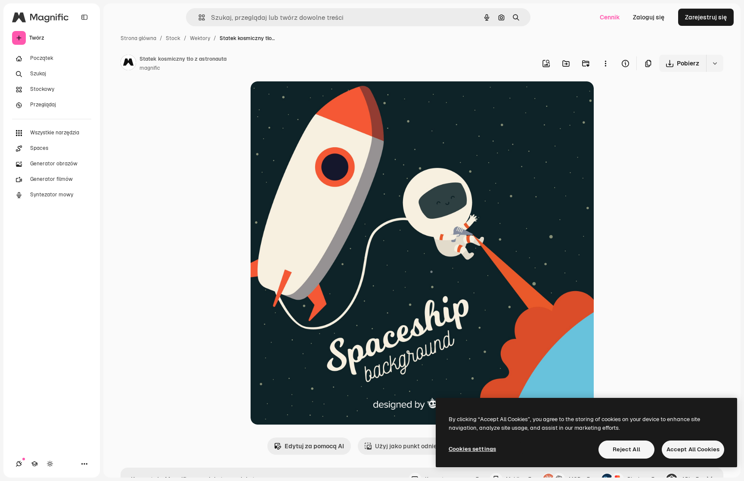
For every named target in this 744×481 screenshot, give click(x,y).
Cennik (610, 17)
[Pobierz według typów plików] (714, 63)
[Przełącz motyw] (50, 464)
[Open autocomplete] (198, 17)
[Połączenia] (19, 464)
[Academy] (34, 464)
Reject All (626, 449)
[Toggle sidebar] (84, 17)
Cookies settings (472, 449)
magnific (150, 68)
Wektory (200, 38)
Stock (173, 38)
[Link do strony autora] (128, 64)
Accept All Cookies (692, 449)
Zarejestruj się (706, 17)
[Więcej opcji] (605, 63)
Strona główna (138, 38)
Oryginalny (310, 98)
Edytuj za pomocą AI (314, 446)
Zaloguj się (648, 17)
